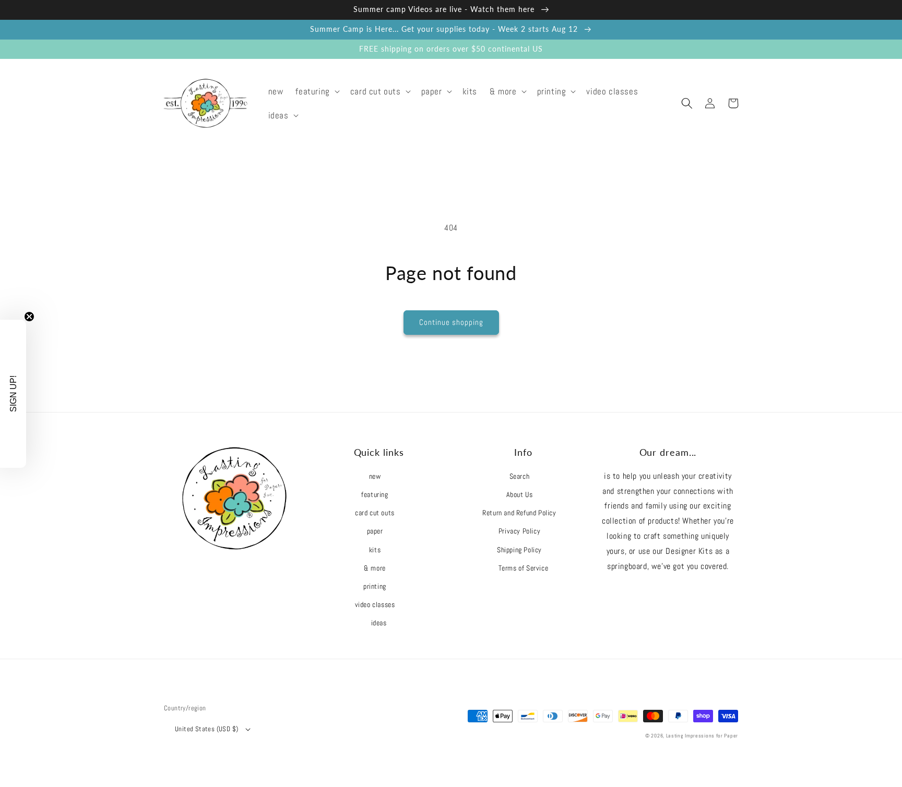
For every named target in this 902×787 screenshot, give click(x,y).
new (375, 476)
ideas (379, 622)
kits (375, 549)
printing (374, 586)
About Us (519, 494)
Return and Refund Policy (519, 512)
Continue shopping (451, 322)
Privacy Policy (519, 531)
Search (519, 476)
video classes (375, 604)
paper (375, 531)
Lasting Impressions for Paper (702, 735)
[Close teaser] (29, 316)
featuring (374, 494)
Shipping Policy (519, 549)
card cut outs (375, 512)
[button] (316, 91)
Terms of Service (524, 568)
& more (375, 568)
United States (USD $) (206, 728)
